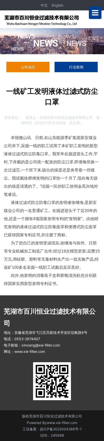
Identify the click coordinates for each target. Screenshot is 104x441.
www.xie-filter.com (29, 351)
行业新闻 (76, 67)
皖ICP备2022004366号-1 (61, 429)
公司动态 (28, 67)
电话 (7, 339)
